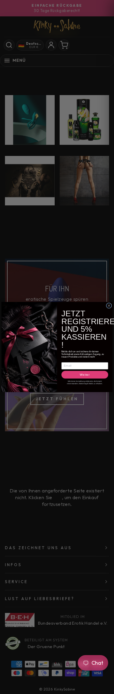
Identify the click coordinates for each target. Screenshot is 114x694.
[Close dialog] (108, 305)
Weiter (85, 374)
